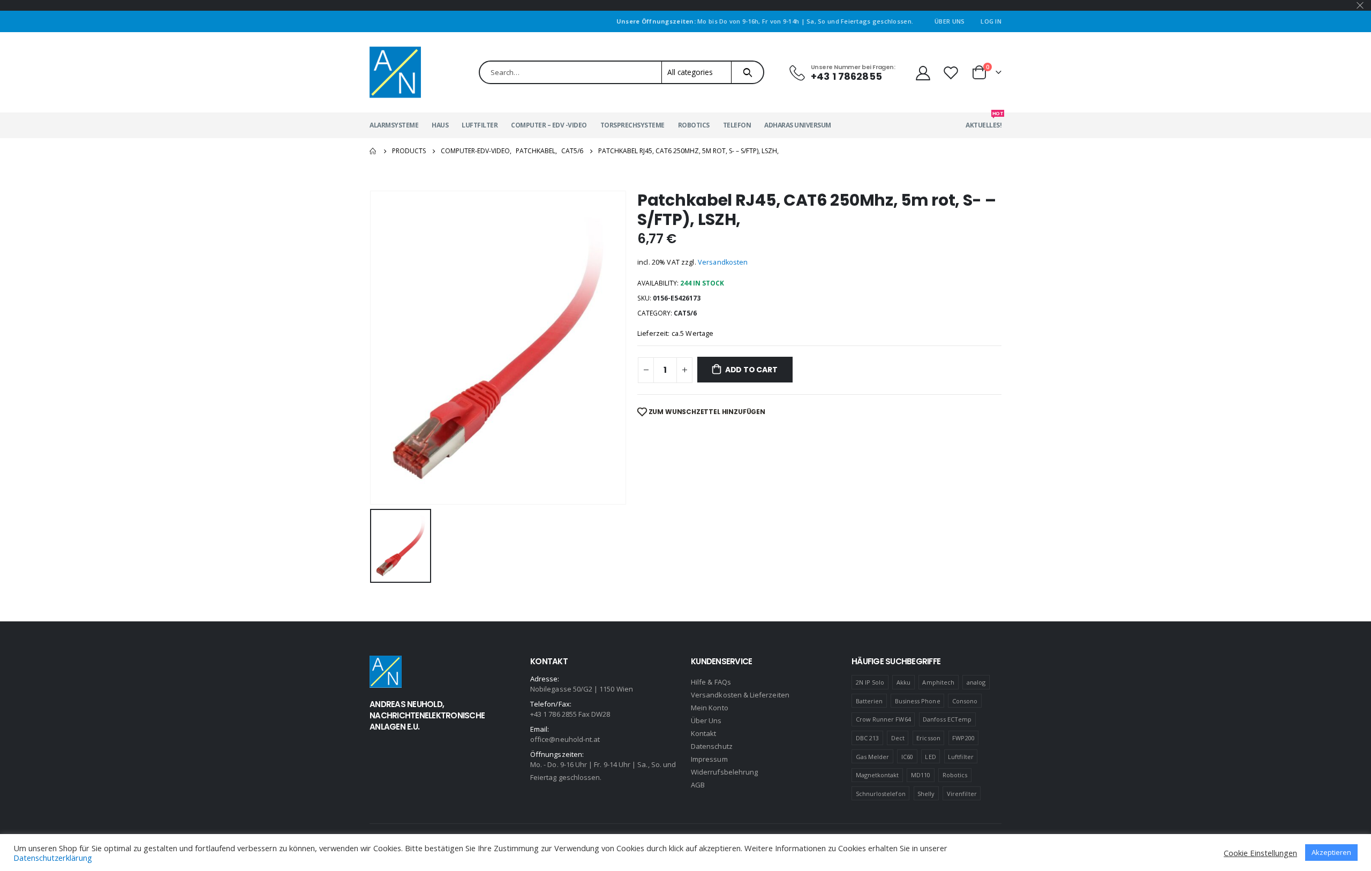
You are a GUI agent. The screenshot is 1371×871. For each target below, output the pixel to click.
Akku (903, 682)
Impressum (709, 759)
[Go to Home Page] (373, 151)
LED (930, 757)
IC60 (907, 757)
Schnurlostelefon (881, 794)
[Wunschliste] (952, 72)
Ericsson (928, 738)
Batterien (869, 701)
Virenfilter (962, 794)
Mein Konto (709, 707)
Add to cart (751, 369)
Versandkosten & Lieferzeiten (740, 695)
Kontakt (703, 733)
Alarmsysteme (394, 125)
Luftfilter (480, 125)
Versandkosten (723, 262)
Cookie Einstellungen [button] (1260, 853)
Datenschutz (712, 746)
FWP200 (963, 738)
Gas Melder (873, 757)
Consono (964, 701)
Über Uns (950, 21)
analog (976, 682)
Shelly (926, 794)
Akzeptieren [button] (1331, 852)
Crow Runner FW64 (883, 719)
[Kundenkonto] (922, 72)
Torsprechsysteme (632, 125)
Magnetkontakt (877, 775)
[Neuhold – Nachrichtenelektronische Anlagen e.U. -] (395, 72)
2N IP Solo (870, 682)
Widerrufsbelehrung (724, 772)
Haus (440, 125)
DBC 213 (867, 738)
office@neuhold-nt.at (565, 739)
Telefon (737, 125)
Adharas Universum (797, 125)
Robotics (694, 125)
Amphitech (938, 682)
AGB (698, 785)
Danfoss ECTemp (947, 719)
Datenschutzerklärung (52, 857)
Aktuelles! (983, 121)
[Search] (747, 72)
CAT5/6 (685, 313)
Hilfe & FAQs (711, 682)
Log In (991, 21)
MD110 (920, 775)
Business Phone (917, 701)
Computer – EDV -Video (549, 125)
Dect (898, 738)
